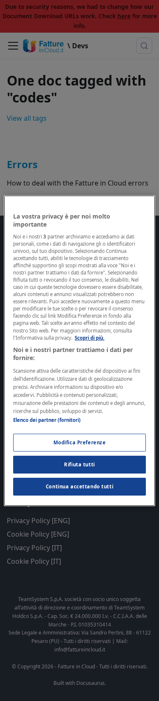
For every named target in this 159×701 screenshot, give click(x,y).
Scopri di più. (89, 338)
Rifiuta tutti (79, 464)
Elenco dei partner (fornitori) (47, 420)
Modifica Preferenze (79, 442)
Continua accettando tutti (79, 486)
